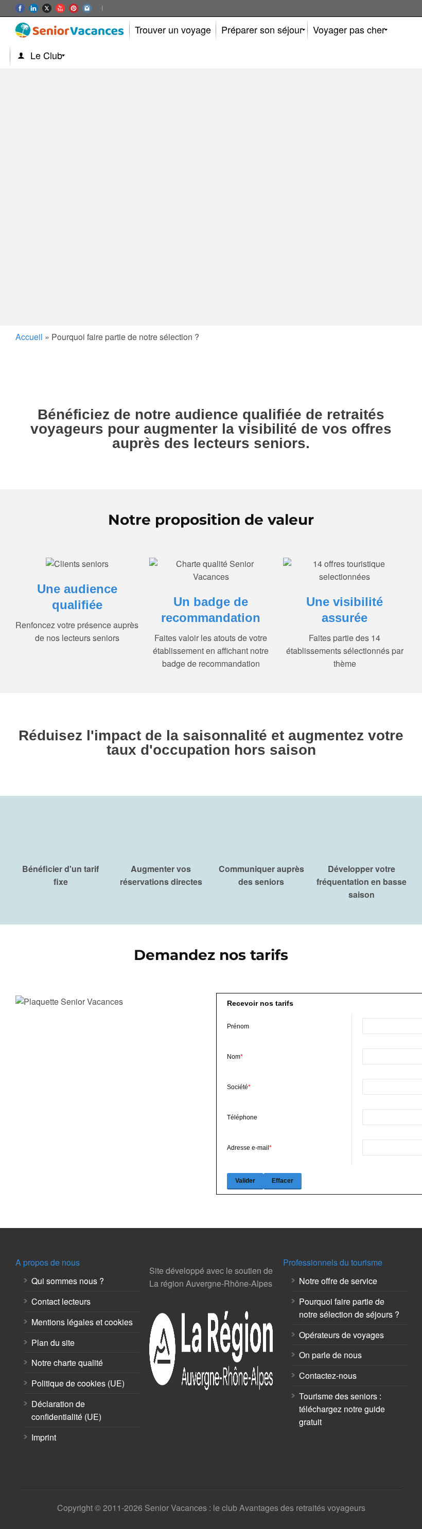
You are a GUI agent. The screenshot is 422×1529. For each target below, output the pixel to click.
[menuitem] (173, 30)
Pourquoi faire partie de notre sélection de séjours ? (349, 1307)
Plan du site (53, 1342)
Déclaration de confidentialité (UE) (66, 1410)
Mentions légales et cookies (82, 1322)
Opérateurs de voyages (341, 1335)
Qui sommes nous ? (67, 1281)
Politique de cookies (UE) (78, 1383)
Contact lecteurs (61, 1301)
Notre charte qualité (67, 1362)
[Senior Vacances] (70, 30)
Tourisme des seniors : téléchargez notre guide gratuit (342, 1409)
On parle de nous (330, 1355)
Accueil (29, 337)
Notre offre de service (338, 1281)
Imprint (43, 1437)
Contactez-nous (328, 1375)
